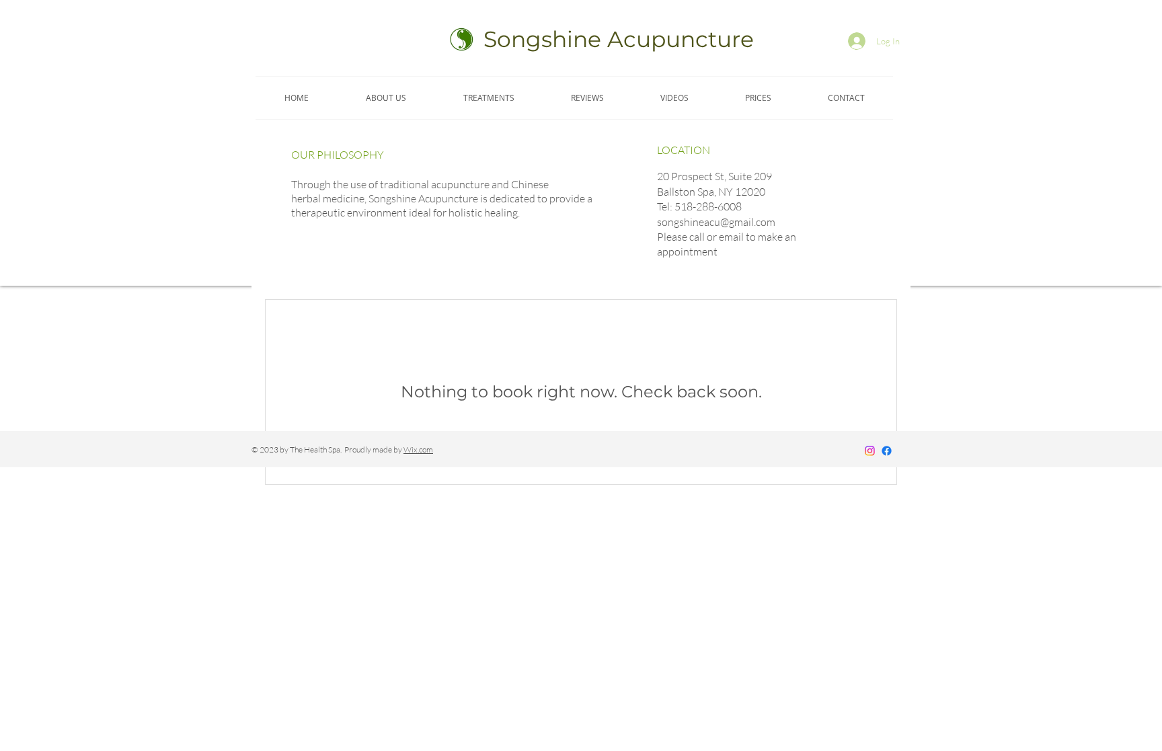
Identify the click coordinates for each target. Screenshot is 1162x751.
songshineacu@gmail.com (716, 222)
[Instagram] (869, 450)
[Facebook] (886, 450)
